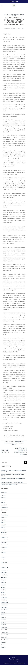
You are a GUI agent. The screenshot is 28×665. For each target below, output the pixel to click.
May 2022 (3, 525)
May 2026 (3, 500)
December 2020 (4, 567)
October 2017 (4, 637)
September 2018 (4, 609)
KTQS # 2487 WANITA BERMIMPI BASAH (9, 484)
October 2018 (4, 607)
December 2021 (4, 537)
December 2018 (4, 602)
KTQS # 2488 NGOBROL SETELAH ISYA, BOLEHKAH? (12, 482)
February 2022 (4, 532)
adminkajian (20, 28)
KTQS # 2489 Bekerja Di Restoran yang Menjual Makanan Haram (13, 479)
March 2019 (3, 594)
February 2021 (4, 562)
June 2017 (3, 647)
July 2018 (3, 614)
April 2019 (3, 592)
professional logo (14, 661)
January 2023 (4, 505)
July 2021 (3, 549)
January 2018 (4, 629)
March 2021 (3, 559)
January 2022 (4, 535)
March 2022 (3, 530)
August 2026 (3, 492)
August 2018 (3, 612)
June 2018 (3, 617)
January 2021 (4, 564)
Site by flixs (22, 663)
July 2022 (3, 520)
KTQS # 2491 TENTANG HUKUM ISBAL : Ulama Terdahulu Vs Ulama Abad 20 (13, 471)
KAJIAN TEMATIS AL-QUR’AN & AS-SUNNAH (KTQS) (14, 15)
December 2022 (4, 507)
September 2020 (4, 574)
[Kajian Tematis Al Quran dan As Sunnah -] (14, 6)
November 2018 (4, 604)
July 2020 (3, 579)
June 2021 (3, 552)
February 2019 (4, 597)
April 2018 (3, 622)
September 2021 (4, 545)
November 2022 (4, 510)
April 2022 (3, 527)
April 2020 (3, 587)
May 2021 (3, 555)
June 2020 (3, 582)
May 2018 (3, 619)
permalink (14, 444)
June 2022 (3, 522)
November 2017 (4, 634)
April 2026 (3, 502)
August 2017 (3, 642)
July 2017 (3, 644)
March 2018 (3, 624)
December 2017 (4, 632)
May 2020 (3, 584)
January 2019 (4, 599)
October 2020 (4, 572)
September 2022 (4, 515)
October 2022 (4, 512)
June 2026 (3, 497)
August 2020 (3, 577)
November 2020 (4, 569)
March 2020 (3, 589)
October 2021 (4, 542)
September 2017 (4, 639)
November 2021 (4, 540)
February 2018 (4, 627)
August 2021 (3, 547)
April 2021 (3, 557)
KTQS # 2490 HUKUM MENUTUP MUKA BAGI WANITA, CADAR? (12, 475)
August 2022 (3, 517)
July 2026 (3, 495)
